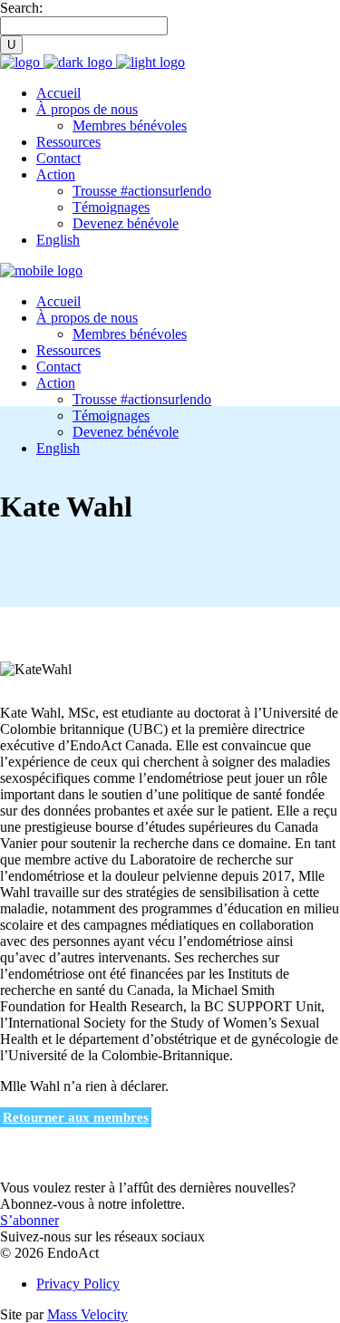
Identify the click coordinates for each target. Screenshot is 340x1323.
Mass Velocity (87, 1314)
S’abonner (29, 1220)
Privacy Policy (78, 1283)
